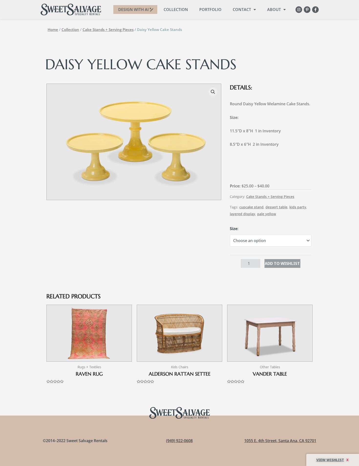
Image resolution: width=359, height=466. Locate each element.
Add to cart (282, 263)
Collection (176, 9)
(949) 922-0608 (179, 440)
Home (53, 29)
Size (233, 228)
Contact (242, 9)
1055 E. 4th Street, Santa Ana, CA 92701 (280, 440)
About (274, 9)
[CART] (332, 460)
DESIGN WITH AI (133, 9)
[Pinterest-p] (307, 9)
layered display (242, 214)
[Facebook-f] (315, 9)
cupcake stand (251, 207)
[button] (213, 91)
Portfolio (210, 9)
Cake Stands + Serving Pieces (108, 29)
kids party (297, 207)
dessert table (276, 207)
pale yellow (266, 214)
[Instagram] (299, 9)
